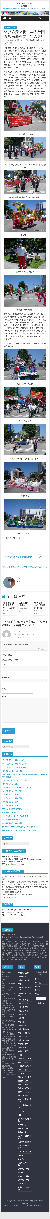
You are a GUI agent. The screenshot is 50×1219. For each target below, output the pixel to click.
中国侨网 (21, 984)
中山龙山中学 (23, 1070)
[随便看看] (45, 18)
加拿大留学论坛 (23, 1084)
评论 (4, 697)
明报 (19, 1115)
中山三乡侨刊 (23, 1000)
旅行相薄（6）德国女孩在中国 (40, 605)
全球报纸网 (22, 1073)
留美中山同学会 (23, 1176)
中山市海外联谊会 (24, 1036)
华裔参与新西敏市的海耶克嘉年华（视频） (23, 556)
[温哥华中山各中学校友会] (25, 13)
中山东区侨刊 (23, 1007)
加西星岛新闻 (23, 1095)
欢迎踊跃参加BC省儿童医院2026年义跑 (16, 812)
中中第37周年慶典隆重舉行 (12, 809)
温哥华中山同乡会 (24, 1142)
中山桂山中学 (23, 1044)
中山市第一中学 (23, 1040)
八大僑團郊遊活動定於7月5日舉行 (14, 780)
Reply (43, 649)
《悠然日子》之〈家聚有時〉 (12, 802)
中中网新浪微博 (23, 973)
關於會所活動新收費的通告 (12, 819)
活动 (11, 43)
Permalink (21, 637)
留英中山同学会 (23, 1180)
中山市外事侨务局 (24, 1033)
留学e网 (21, 1172)
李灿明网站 (22, 1125)
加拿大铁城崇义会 (24, 1088)
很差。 (39, 990)
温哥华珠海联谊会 (24, 1152)
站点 (4, 688)
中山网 (20, 1055)
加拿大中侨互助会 (24, 1077)
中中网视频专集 (23, 976)
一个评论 (26, 40)
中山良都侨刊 (23, 1062)
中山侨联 (21, 1022)
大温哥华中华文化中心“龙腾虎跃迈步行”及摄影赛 (24, 569)
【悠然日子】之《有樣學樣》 (12, 771)
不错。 (39, 983)
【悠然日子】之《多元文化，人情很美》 (16, 787)
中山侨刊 (21, 1018)
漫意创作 (21, 1155)
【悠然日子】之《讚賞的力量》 (13, 760)
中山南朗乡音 (23, 1025)
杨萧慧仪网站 (23, 1128)
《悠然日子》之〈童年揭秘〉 (12, 791)
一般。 (39, 986)
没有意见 (40, 994)
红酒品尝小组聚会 (24, 604)
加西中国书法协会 (24, 1092)
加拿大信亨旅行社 (24, 1081)
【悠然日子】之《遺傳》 (11, 784)
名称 (4, 664)
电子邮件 (5, 677)
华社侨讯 (8, 28)
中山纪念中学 (23, 1051)
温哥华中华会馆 (23, 1132)
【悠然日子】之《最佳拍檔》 (12, 798)
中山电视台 (22, 1047)
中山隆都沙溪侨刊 (24, 1066)
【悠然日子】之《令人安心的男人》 (15, 767)
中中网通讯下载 (23, 980)
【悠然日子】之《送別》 (11, 795)
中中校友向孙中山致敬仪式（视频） (9, 605)
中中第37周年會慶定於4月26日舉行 (15, 816)
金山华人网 (22, 1183)
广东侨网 (21, 1111)
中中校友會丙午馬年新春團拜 (12, 823)
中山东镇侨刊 (23, 1011)
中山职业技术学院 (24, 1059)
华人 (7, 43)
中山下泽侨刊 (23, 1003)
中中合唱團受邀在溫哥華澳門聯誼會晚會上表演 (19, 830)
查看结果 (41, 1003)
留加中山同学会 (23, 1169)
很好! (39, 979)
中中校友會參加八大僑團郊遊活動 (14, 764)
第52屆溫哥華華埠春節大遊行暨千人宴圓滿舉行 (19, 827)
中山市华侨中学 (23, 1029)
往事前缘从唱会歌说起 (10, 805)
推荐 (14, 28)
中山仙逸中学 (23, 1014)
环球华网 (21, 1159)
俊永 (17, 40)
